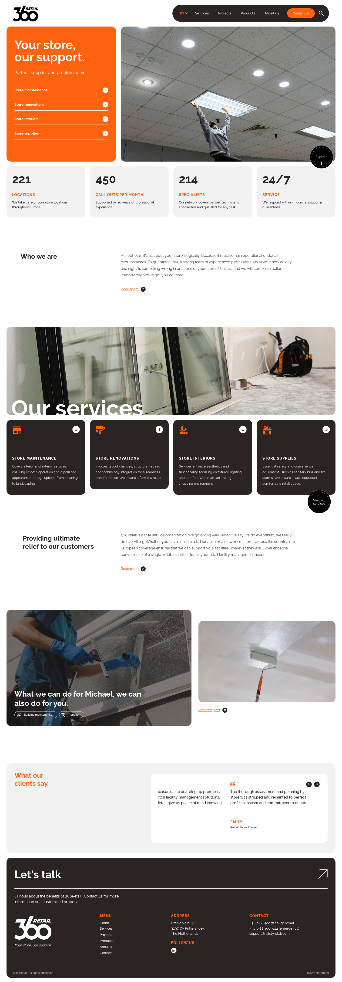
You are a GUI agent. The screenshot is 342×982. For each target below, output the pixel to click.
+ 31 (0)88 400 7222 (263, 928)
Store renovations (29, 104)
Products (248, 13)
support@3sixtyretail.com (269, 933)
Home (104, 923)
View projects (209, 710)
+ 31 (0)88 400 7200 (264, 923)
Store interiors (26, 119)
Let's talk (37, 874)
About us (272, 13)
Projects (224, 13)
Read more (130, 289)
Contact (106, 953)
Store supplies (26, 133)
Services (202, 13)
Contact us (301, 13)
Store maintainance (30, 90)
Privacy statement (317, 973)
